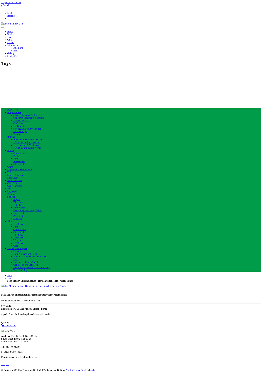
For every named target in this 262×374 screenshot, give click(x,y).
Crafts (10, 167)
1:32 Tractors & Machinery (26, 145)
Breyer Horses (14, 112)
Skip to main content (11, 2)
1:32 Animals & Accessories (26, 142)
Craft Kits (18, 123)
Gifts (9, 39)
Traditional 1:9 (20, 126)
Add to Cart (10, 325)
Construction (19, 153)
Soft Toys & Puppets (17, 248)
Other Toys (12, 183)
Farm (15, 158)
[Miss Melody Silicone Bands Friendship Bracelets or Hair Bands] (33, 286)
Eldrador (17, 205)
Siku (9, 221)
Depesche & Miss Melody (19, 169)
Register (11, 16)
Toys (9, 37)
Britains (11, 137)
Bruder (10, 150)
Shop (9, 275)
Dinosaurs (18, 202)
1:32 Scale (18, 224)
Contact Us (12, 56)
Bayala (16, 199)
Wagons (17, 156)
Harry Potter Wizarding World (27, 210)
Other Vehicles (20, 164)
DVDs (10, 42)
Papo (9, 188)
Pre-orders (18, 134)
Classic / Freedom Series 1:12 (27, 115)
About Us (18, 48)
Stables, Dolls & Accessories (27, 128)
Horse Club (18, 213)
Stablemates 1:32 (21, 120)
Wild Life (17, 218)
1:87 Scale (18, 235)
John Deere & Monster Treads (27, 139)
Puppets (17, 251)
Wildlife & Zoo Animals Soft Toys (29, 256)
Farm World (19, 207)
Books (10, 34)
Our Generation (14, 186)
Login (10, 13)
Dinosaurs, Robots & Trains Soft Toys (31, 267)
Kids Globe (12, 177)
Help (15, 50)
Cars (15, 245)
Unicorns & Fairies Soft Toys (27, 262)
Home (10, 31)
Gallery (10, 53)
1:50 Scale (18, 237)
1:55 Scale (18, 243)
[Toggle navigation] (2, 27)
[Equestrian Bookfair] (12, 23)
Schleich (11, 196)
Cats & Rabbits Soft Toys (25, 264)
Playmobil (12, 191)
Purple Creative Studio (76, 370)
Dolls (9, 172)
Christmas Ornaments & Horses (28, 118)
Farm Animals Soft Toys (25, 254)
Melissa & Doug (15, 180)
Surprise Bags (20, 131)
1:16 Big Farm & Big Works (27, 147)
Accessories (19, 161)
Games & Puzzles (15, 175)
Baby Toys (12, 109)
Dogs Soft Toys (20, 270)
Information (12, 45)
